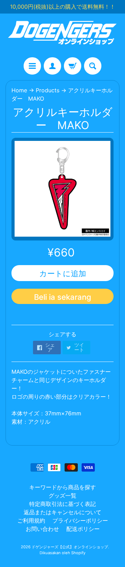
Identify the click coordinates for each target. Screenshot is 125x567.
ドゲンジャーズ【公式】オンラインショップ (70, 546)
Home (19, 90)
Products (47, 90)
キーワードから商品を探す (62, 487)
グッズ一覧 (62, 495)
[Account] (52, 66)
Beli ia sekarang (62, 297)
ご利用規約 (31, 520)
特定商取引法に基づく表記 (62, 503)
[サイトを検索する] (92, 66)
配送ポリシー (83, 528)
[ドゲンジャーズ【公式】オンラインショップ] (62, 35)
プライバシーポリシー (80, 520)
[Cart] (72, 66)
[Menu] (32, 66)
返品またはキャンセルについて (62, 512)
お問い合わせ (42, 528)
